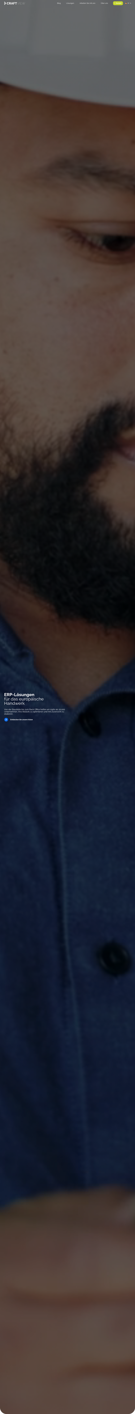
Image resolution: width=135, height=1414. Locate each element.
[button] (128, 3)
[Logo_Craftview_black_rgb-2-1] (14, 3)
